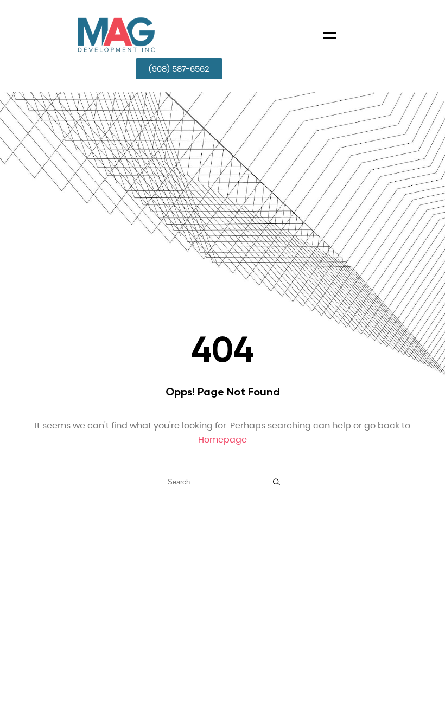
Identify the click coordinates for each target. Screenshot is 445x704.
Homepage (222, 439)
